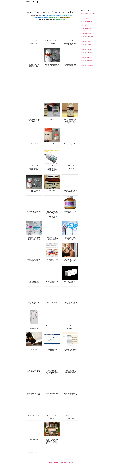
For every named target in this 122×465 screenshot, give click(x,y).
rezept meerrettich (61, 19)
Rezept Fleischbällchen (86, 28)
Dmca (50, 462)
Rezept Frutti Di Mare (85, 18)
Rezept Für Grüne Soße (86, 49)
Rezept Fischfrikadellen (86, 39)
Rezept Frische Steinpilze (86, 16)
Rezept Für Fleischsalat (86, 41)
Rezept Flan (83, 47)
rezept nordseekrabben (67, 15)
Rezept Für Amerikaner (86, 33)
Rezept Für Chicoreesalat (86, 55)
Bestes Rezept (32, 1)
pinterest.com (34, 452)
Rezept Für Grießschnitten (87, 65)
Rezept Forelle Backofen (86, 63)
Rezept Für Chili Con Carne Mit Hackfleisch (88, 24)
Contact (56, 462)
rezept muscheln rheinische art (41, 17)
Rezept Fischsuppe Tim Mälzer (88, 13)
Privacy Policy (63, 462)
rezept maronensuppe (65, 17)
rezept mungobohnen (54, 17)
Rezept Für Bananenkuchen (87, 52)
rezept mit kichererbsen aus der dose (53, 15)
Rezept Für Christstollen (86, 57)
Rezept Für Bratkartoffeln (86, 60)
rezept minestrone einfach (37, 15)
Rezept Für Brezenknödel (86, 21)
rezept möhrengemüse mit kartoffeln (47, 19)
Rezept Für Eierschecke (86, 44)
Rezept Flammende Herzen (87, 31)
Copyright (71, 462)
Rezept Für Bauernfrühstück (87, 36)
